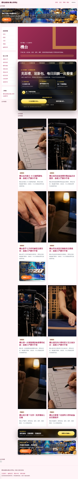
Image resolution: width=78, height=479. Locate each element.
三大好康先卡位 (34, 101)
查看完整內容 (60, 101)
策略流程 (5, 69)
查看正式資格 (66, 433)
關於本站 (16, 473)
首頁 (4, 34)
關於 (68, 2)
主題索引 (4, 473)
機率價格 (5, 65)
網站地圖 (22, 473)
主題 (60, 2)
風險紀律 (5, 72)
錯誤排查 (5, 75)
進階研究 (5, 82)
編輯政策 (5, 47)
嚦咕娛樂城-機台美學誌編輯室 (8, 95)
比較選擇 (5, 78)
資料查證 (5, 62)
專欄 (64, 2)
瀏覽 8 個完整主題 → (25, 55)
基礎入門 (5, 59)
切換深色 (73, 2)
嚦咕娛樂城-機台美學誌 (9, 2)
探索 (56, 2)
